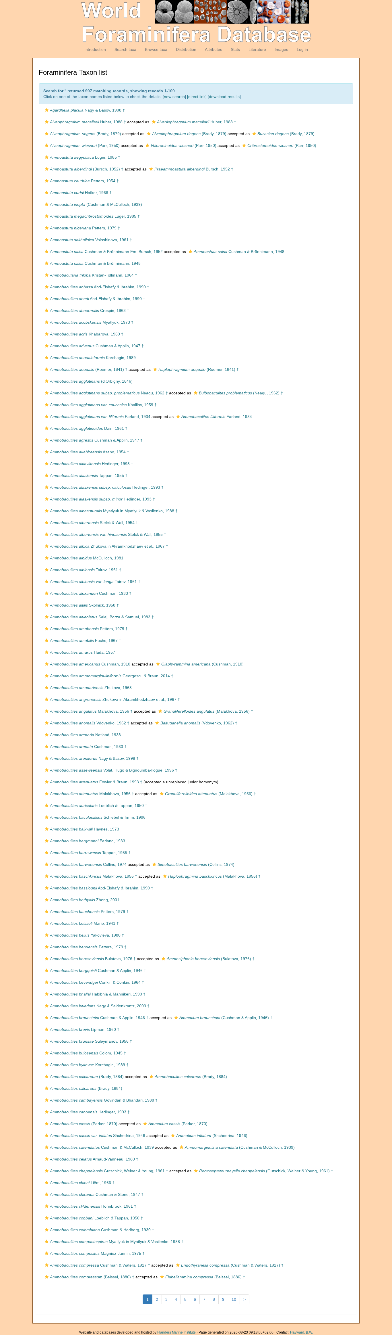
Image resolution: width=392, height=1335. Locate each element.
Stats (235, 49)
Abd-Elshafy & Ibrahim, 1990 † (99, 287)
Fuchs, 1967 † (85, 640)
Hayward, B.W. (301, 1332)
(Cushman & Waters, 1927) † (232, 1265)
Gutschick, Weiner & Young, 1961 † (109, 1171)
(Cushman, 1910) (202, 664)
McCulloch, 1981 (86, 558)
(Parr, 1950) (85, 145)
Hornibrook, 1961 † (93, 1206)
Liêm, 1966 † (82, 1182)
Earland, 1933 (87, 841)
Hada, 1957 (82, 652)
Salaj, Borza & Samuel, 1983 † (102, 617)
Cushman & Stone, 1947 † (96, 1194)
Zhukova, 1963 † (92, 687)
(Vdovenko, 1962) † (198, 723)
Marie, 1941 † (84, 923)
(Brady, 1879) (85, 133)
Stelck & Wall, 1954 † (94, 522)
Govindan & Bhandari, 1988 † (104, 1100)
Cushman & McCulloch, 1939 (102, 1147)
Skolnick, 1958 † (84, 605)
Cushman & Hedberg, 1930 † (102, 1229)
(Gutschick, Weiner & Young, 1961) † (266, 1171)
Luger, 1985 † (85, 157)
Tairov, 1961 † (85, 569)
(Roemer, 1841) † (88, 369)
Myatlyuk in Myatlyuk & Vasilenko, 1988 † (114, 511)
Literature (257, 49)
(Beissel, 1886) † (92, 1277)
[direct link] (197, 96)
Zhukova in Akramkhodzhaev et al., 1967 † (109, 546)
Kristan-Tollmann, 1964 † (93, 275)
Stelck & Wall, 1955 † (108, 534)
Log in (302, 49)
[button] (46, 110)
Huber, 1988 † (88, 122)
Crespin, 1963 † (89, 310)
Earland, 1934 (100, 416)
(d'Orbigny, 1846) (91, 381)
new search (174, 96)
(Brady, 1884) (87, 1076)
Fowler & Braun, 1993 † (96, 782)
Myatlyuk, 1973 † (91, 322)
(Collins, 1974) (196, 864)
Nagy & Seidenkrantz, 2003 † (100, 1006)
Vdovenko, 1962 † (89, 723)
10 (234, 1299)
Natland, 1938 (85, 734)
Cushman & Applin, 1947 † (97, 346)
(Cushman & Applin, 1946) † (225, 1017)
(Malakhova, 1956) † (208, 711)
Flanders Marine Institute (176, 1332)
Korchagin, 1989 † (94, 357)
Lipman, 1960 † (84, 1029)
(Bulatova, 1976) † (211, 958)
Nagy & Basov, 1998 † (87, 110)
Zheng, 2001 (84, 899)
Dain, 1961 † (88, 428)
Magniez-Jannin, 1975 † (97, 1253)
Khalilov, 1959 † (103, 404)
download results (224, 96)
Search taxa (125, 49)
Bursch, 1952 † (193, 169)
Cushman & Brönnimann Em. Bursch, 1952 (106, 251)
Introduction (95, 49)
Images (281, 49)
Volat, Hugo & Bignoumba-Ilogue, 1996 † (113, 770)
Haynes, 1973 (84, 829)
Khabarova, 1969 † (86, 334)
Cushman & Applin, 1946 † (98, 970)
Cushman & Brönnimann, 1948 (239, 251)
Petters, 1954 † (84, 181)
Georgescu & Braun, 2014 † (111, 676)
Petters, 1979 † (85, 228)
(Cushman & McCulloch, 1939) (96, 204)
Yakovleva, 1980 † (87, 935)
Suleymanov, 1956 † (91, 1041)
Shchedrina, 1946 (97, 1135)
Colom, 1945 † (88, 1053)
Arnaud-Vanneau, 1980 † (94, 1159)
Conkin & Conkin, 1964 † (97, 982)
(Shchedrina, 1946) (211, 1135)
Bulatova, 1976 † (93, 958)
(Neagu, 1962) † (241, 393)
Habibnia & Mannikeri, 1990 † (97, 994)
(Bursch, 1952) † (86, 169)
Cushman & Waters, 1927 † (100, 1265)
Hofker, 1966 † (81, 192)
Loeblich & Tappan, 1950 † (98, 805)
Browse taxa (156, 49)
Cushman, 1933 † (90, 593)
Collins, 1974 (88, 864)
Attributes (213, 49)
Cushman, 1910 (90, 664)
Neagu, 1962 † (109, 393)
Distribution (186, 49)
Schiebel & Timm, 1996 (97, 817)
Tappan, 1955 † (88, 475)
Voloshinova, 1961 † (91, 239)
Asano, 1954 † (89, 452)
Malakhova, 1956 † (91, 711)
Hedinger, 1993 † (91, 463)
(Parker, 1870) (83, 1123)
